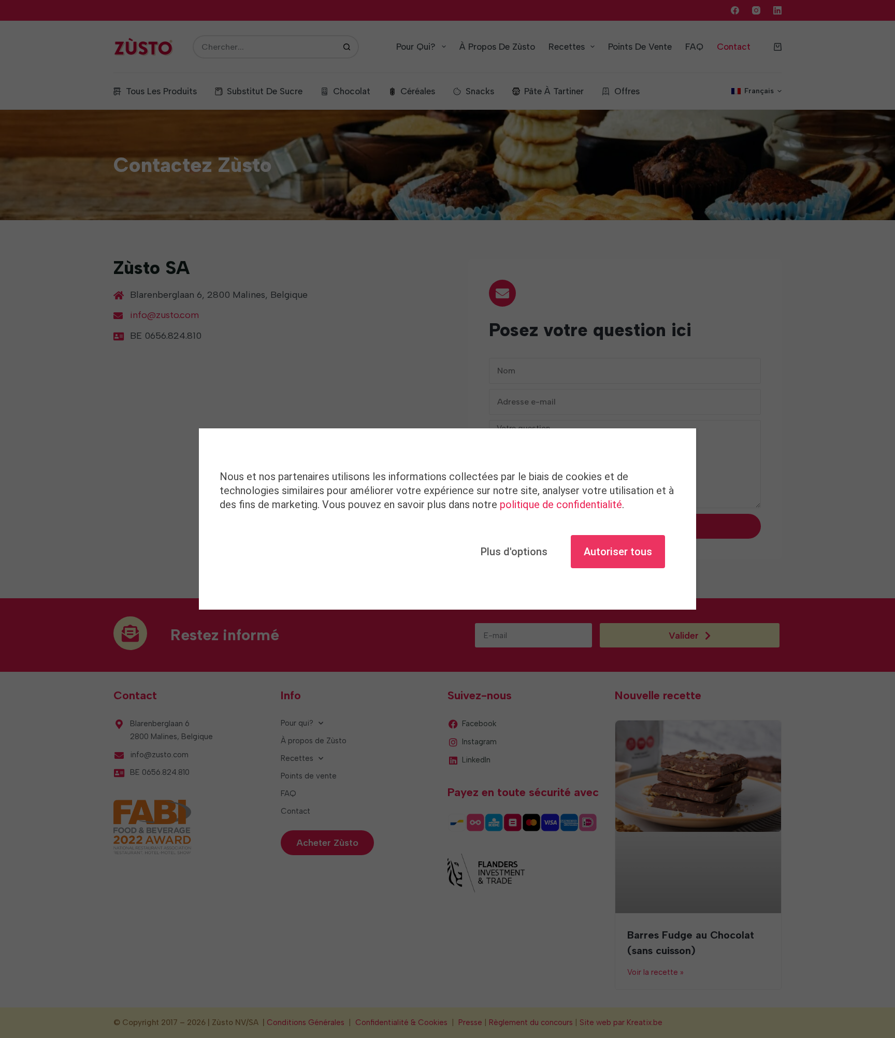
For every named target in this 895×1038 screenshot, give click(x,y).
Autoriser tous (618, 551)
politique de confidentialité (561, 504)
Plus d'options (514, 551)
